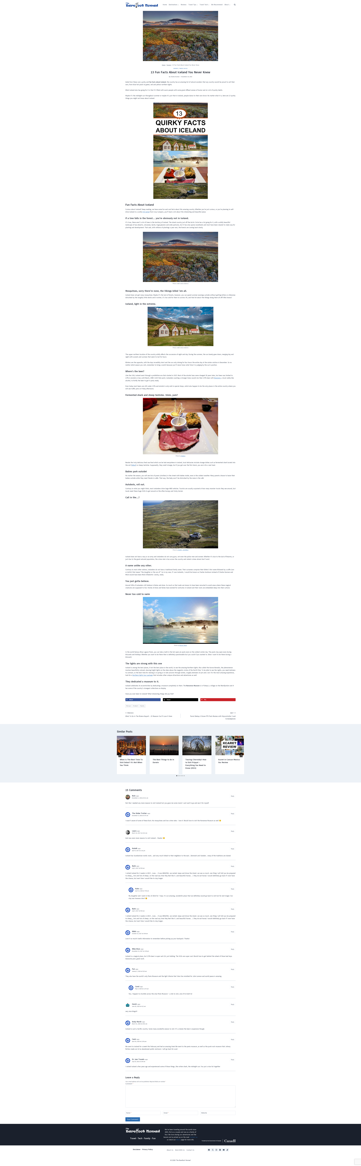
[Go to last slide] (119, 755)
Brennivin (217, 378)
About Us (170, 1150)
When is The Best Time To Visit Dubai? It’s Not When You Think (131, 762)
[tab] (176, 775)
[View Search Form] (234, 5)
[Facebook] (209, 1149)
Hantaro (183, 456)
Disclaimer (137, 1149)
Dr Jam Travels (138, 1059)
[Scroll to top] (356, 1155)
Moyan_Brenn (183, 645)
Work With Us (180, 1150)
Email (166, 1113)
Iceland (135, 706)
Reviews (183, 5)
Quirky (142, 706)
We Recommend (217, 5)
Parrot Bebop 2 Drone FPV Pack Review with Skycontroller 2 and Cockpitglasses (213, 716)
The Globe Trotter (139, 813)
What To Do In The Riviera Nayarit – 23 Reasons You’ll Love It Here (148, 714)
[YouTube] (223, 1149)
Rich (133, 796)
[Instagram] (216, 1149)
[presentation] (131, 745)
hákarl (134, 465)
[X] (212, 1149)
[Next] (241, 755)
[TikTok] (227, 1149)
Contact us (193, 1137)
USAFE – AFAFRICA (183, 550)
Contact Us (190, 1150)
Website (204, 1113)
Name (128, 1113)
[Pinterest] (220, 1149)
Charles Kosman (175, 77)
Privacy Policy (147, 1149)
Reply (232, 796)
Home (165, 5)
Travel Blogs (183, 68)
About (178, 1140)
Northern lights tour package (142, 675)
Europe (176, 68)
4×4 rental (146, 212)
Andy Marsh (136, 1022)
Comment (129, 1084)
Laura (134, 831)
